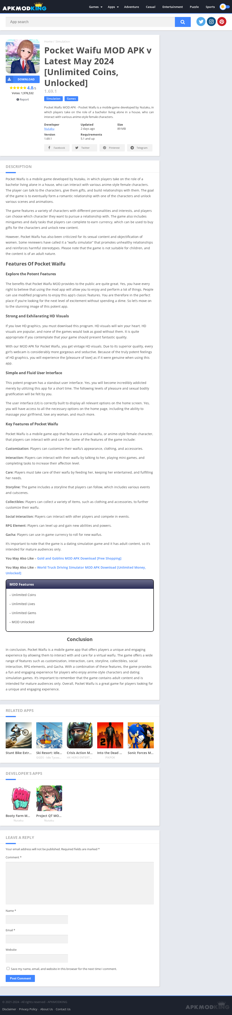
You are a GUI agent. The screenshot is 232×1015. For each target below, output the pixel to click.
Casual (150, 7)
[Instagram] (211, 21)
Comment (14, 857)
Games (94, 7)
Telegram (141, 147)
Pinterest (114, 147)
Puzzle (194, 7)
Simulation (63, 41)
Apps (111, 7)
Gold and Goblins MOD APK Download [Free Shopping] (79, 558)
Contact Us (63, 1009)
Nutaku (49, 129)
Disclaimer (9, 1009)
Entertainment (172, 7)
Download (26, 79)
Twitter (85, 147)
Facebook (59, 147)
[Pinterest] (221, 21)
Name (11, 911)
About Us (46, 1009)
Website (11, 950)
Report (24, 99)
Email (10, 930)
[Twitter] (200, 21)
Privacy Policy (28, 1009)
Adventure (131, 7)
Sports (210, 7)
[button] (183, 22)
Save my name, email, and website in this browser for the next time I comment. (64, 969)
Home (48, 41)
